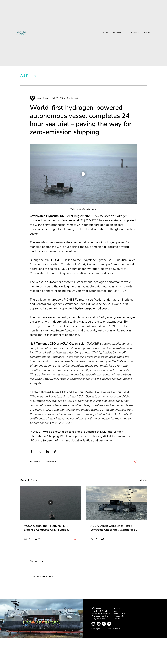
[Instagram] (109, 624)
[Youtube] (99, 624)
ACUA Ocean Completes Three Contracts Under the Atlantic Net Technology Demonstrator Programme (116, 528)
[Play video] (83, 174)
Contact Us (118, 618)
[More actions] (135, 98)
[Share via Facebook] (31, 451)
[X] (104, 624)
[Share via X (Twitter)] (39, 451)
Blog (115, 611)
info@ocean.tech (98, 618)
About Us (117, 608)
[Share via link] (55, 451)
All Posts (28, 75)
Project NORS (119, 613)
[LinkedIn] (93, 624)
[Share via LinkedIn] (47, 451)
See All (143, 479)
